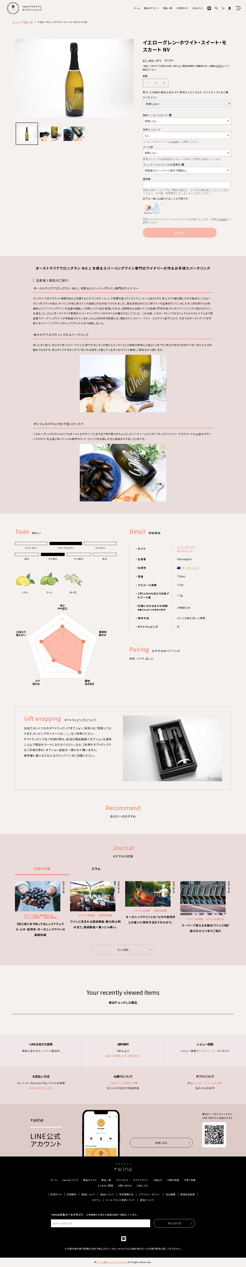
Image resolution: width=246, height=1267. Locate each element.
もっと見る (123, 949)
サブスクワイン (141, 1180)
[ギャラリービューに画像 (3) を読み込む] (74, 134)
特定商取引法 (126, 1194)
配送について (88, 1194)
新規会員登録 (187, 1194)
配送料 (219, 65)
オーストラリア (190, 568)
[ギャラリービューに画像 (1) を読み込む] (27, 134)
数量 (145, 76)
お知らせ (157, 1180)
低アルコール (185, 550)
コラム (96, 868)
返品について (107, 1194)
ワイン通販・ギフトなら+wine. (112, 1262)
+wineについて (70, 1180)
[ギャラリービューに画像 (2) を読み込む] (51, 134)
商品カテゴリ (150, 8)
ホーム (137, 8)
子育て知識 (190, 1180)
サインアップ (174, 1223)
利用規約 (71, 1194)
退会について (147, 1200)
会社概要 (170, 1194)
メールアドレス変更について (120, 1200)
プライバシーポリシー (150, 1194)
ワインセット (122, 1180)
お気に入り (197, 8)
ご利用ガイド (182, 8)
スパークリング (186, 547)
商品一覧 (167, 8)
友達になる (161, 1142)
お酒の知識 (42, 868)
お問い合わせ (125, 1185)
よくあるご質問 (105, 1185)
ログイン (96, 1200)
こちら (174, 141)
